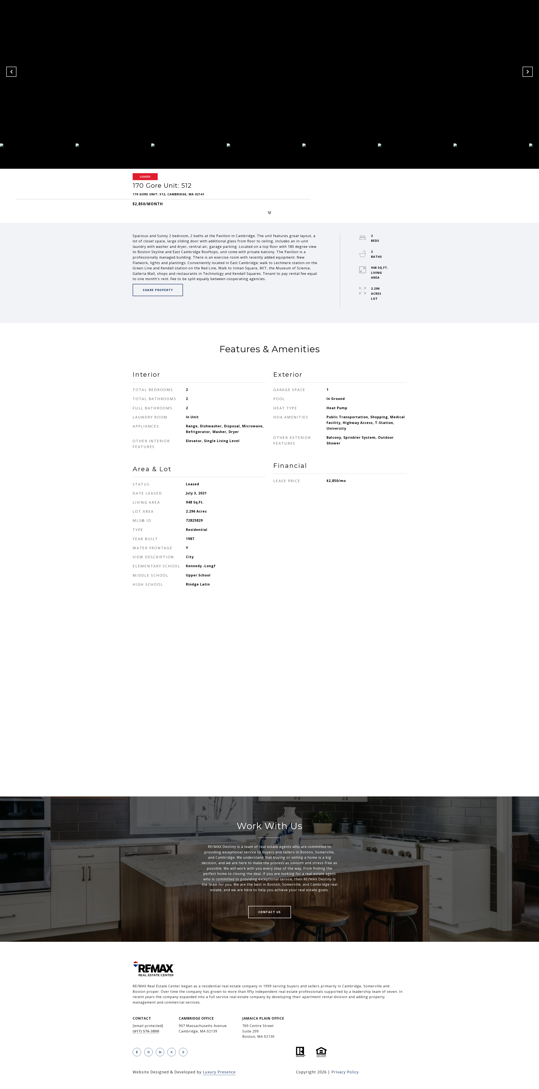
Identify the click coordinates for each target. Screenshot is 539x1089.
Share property (158, 290)
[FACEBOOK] (137, 1052)
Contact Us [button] (269, 912)
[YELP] (183, 1052)
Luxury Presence (219, 1071)
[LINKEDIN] (160, 1052)
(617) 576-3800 (146, 1031)
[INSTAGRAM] (148, 1052)
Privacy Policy (345, 1071)
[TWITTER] (171, 1052)
